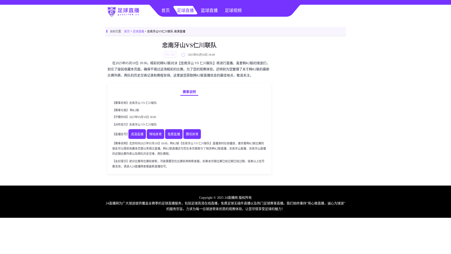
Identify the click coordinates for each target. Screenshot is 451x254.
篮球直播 (209, 10)
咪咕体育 (155, 134)
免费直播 (174, 134)
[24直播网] (122, 15)
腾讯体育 (192, 134)
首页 (165, 10)
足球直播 (185, 10)
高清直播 (137, 134)
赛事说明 (189, 92)
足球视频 (233, 10)
